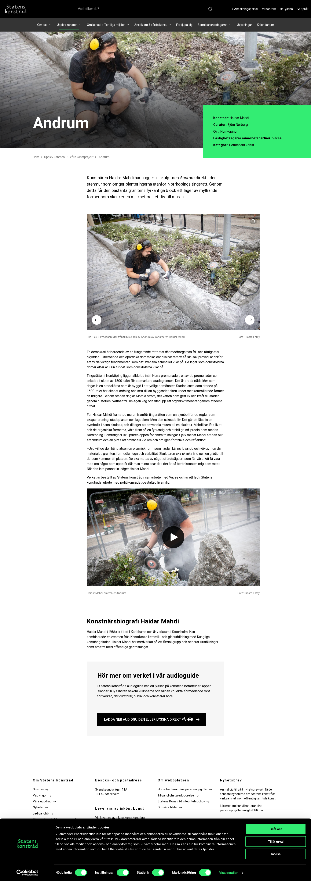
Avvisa (276, 854)
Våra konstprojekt (82, 157)
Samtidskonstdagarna (212, 24)
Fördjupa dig (184, 24)
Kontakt (271, 9)
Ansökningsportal (246, 9)
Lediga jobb (41, 813)
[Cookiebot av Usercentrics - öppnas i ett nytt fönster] (27, 873)
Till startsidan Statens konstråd (16, 9)
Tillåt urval (275, 841)
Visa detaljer (228, 872)
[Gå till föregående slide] (96, 320)
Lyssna (288, 9)
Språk (304, 9)
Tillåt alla (275, 829)
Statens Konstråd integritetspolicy (181, 801)
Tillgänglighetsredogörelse (176, 795)
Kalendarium (265, 24)
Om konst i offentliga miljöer (106, 24)
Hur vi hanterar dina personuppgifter (183, 789)
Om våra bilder (168, 807)
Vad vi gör (40, 795)
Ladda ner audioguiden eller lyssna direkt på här (148, 719)
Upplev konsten (67, 24)
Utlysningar (244, 24)
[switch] (123, 872)
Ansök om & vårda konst (150, 24)
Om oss (42, 24)
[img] (173, 537)
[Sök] (210, 9)
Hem (36, 157)
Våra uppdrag (42, 801)
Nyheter (38, 807)
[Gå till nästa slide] (250, 320)
